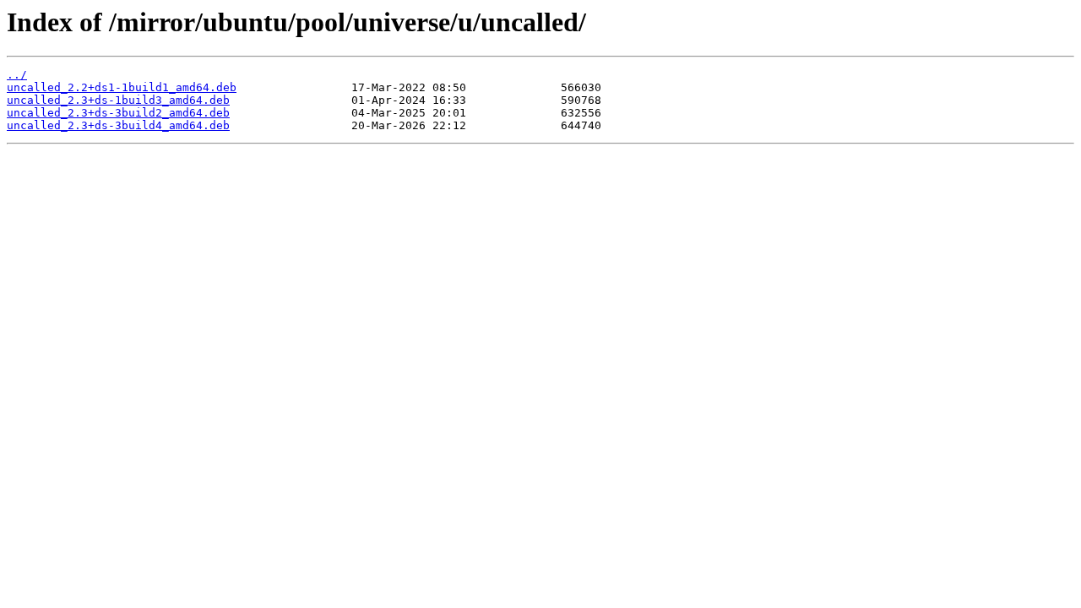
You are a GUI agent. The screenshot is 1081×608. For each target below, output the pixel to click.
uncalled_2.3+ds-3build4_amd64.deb (118, 125)
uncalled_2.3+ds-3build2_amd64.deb (118, 112)
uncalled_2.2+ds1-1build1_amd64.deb (121, 87)
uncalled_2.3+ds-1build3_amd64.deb (118, 100)
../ (17, 74)
